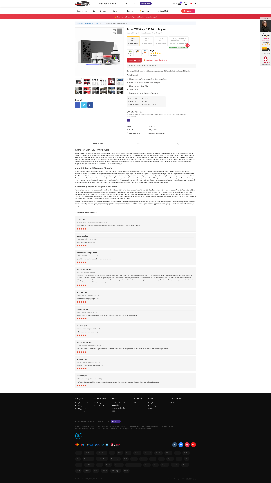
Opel (155, 465)
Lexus (99, 465)
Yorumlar (145, 11)
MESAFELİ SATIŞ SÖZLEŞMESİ (120, 428)
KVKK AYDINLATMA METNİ (150, 426)
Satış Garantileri (162, 11)
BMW (119, 453)
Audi (112, 453)
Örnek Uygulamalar (81, 409)
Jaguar (170, 459)
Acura (78, 453)
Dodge (186, 453)
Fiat (78, 459)
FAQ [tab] (177, 143)
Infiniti (153, 459)
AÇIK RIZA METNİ (167, 426)
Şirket (136, 403)
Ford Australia (102, 459)
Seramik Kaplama (99, 11)
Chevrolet (148, 453)
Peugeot (165, 465)
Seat (78, 471)
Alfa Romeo (89, 453)
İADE (92, 426)
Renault (185, 465)
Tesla (95, 471)
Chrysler (158, 453)
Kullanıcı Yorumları (80, 412)
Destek (115, 11)
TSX (128, 120)
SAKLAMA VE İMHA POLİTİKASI (84, 428)
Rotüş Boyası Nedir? (81, 403)
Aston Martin (102, 453)
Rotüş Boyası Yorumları (155, 403)
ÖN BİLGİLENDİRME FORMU (142, 428)
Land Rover (89, 465)
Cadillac (137, 453)
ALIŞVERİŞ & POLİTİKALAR (107, 4)
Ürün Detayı (97, 403)
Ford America (88, 459)
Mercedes (118, 465)
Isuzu (161, 459)
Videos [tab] (139, 143)
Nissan (147, 465)
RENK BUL (189, 11)
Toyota (104, 471)
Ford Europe (115, 459)
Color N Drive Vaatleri (176, 403)
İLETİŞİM (124, 4)
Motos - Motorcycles (133, 465)
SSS (134, 4)
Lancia (79, 465)
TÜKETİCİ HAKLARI (81, 426)
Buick (128, 453)
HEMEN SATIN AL (134, 60)
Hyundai (143, 459)
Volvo (126, 471)
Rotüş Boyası (82, 11)
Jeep (179, 459)
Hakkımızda (128, 11)
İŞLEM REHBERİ (134, 426)
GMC (125, 459)
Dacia (177, 453)
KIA (187, 459)
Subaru (87, 471)
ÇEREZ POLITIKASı (103, 426)
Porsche (175, 465)
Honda (134, 459)
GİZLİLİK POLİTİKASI (119, 426)
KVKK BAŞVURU (103, 428)
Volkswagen (115, 471)
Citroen (168, 453)
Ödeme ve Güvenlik (118, 408)
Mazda (108, 465)
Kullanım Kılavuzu (80, 415)
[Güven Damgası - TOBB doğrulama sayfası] (78, 436)
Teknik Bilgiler (79, 406)
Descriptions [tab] (97, 143)
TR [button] (193, 3)
